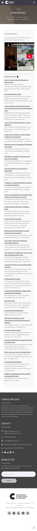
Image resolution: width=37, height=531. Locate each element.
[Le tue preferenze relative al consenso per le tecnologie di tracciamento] (34, 528)
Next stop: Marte (9, 301)
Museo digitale (22, 17)
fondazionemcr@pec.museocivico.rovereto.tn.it (18, 444)
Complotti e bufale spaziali (12, 330)
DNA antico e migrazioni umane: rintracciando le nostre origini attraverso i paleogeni (17, 320)
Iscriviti (9, 480)
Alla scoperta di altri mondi (12, 94)
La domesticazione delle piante (13, 310)
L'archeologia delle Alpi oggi (12, 362)
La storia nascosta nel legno (12, 219)
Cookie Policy (30, 507)
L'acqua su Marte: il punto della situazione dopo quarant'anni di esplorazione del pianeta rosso (18, 108)
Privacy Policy (22, 507)
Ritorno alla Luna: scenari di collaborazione (17, 352)
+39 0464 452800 (10, 437)
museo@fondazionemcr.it (11, 441)
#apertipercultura (13, 19)
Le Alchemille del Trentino (12, 279)
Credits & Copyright (11, 507)
